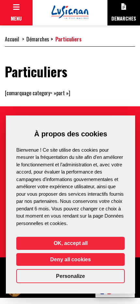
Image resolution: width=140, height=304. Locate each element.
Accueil (12, 39)
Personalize (70, 276)
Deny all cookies (70, 259)
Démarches (37, 39)
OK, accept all (71, 243)
